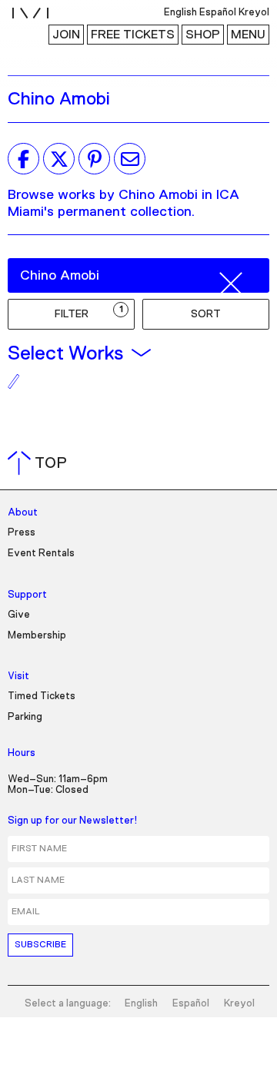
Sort (206, 314)
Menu (248, 34)
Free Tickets (133, 34)
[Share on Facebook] (23, 159)
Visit (18, 676)
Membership (37, 636)
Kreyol (239, 1004)
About (23, 513)
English (141, 1004)
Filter (89, 312)
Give (19, 615)
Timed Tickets (41, 696)
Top (40, 463)
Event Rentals (41, 554)
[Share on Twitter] (59, 159)
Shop (202, 34)
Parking (25, 717)
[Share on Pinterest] (94, 159)
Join (66, 34)
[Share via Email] (130, 159)
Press (21, 533)
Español (190, 1004)
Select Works (65, 353)
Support (27, 595)
